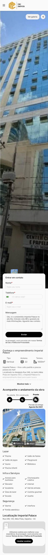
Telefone (10, 292)
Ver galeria (32, 17)
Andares (23, 358)
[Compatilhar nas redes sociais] (43, 16)
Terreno (39, 358)
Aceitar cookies (24, 541)
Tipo (8, 358)
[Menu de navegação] (4, 5)
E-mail (9, 302)
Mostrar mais (23, 384)
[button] (24, 432)
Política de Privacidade (20, 342)
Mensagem (11, 312)
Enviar (24, 334)
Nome (9, 283)
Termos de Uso (17, 536)
